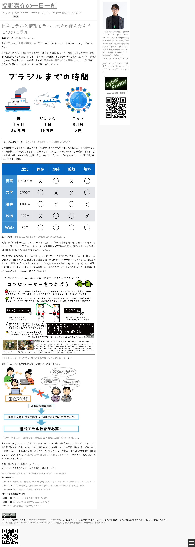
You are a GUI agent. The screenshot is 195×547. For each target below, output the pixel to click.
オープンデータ (44, 13)
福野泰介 (12, 473)
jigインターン (8, 13)
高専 (17, 13)
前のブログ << (50, 473)
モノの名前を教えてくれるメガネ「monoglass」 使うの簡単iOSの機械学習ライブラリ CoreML (49, 486)
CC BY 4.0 (5, 473)
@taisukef (40, 473)
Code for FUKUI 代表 (112, 35)
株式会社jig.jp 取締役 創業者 (115, 32)
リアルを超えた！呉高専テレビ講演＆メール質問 (31, 489)
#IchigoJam (29, 38)
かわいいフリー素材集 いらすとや (54, 142)
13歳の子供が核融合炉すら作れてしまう (44, 454)
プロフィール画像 (71, 522)
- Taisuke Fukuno (22, 522)
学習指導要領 (25, 43)
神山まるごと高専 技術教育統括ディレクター (116, 49)
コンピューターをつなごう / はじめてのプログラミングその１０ (34, 358)
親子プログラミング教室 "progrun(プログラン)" (31, 502)
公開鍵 (33, 473)
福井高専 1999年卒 (116, 52)
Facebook (107, 58)
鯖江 (64, 13)
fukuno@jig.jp (122, 58)
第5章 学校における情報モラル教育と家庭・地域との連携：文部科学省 (38, 437)
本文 (29, 53)
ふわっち (110, 66)
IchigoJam (57, 13)
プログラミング (74, 13)
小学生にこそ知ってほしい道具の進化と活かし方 (37, 236)
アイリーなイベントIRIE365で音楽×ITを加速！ (31, 498)
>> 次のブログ (61, 473)
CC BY (5, 522)
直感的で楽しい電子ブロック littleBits (27, 506)
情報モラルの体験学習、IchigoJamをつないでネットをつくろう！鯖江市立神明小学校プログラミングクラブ (54, 482)
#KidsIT (19, 38)
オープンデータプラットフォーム (116, 69)
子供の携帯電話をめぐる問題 (58, 60)
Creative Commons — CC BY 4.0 (44, 519)
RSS (103, 522)
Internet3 (33, 13)
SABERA (24, 13)
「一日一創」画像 (90, 522)
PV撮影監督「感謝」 (112, 55)
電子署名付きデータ (23, 473)
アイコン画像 (54, 522)
